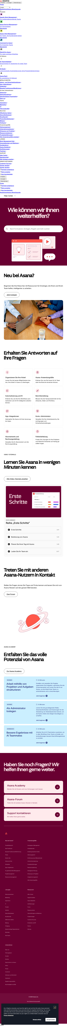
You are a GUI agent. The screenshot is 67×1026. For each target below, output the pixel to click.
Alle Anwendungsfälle (32, 880)
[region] (30, 1014)
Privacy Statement (8, 1015)
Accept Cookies (51, 1019)
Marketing (7, 897)
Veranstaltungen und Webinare (35, 913)
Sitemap (29, 929)
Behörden (7, 932)
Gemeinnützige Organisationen (12, 929)
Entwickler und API (32, 922)
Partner (29, 925)
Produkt (7, 907)
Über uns (7, 949)
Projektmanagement (9, 873)
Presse (6, 968)
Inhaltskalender (31, 848)
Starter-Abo (7, 858)
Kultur (6, 965)
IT (5, 903)
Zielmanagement (31, 854)
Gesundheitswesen (9, 913)
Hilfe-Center (30, 894)
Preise (2, 4)
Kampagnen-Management (33, 845)
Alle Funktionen (8, 848)
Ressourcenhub (31, 910)
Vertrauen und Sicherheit (10, 975)
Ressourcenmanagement (11, 877)
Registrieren (3, 9)
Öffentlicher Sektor (9, 919)
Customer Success (32, 919)
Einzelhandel (8, 916)
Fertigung (7, 925)
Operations (7, 900)
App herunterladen (7, 174)
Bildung (7, 922)
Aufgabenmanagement (33, 877)
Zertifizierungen (31, 903)
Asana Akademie (31, 900)
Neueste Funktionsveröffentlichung (13, 851)
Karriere (7, 959)
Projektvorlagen (31, 916)
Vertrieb (7, 910)
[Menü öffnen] (0, 10)
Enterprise (7, 864)
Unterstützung (17, 2)
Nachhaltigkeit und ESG (10, 984)
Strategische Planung (32, 870)
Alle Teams (7, 935)
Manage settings (37, 1019)
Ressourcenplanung (32, 867)
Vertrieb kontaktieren (7, 169)
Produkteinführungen (32, 864)
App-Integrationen (9, 867)
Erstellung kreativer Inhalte (34, 851)
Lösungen (9, 2)
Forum (29, 907)
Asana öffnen (11, 9)
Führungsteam (8, 952)
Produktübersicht (9, 845)
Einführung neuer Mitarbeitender (35, 858)
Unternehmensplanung (33, 861)
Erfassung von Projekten (33, 873)
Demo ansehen (5, 172)
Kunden (7, 956)
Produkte (3, 2)
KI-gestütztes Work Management (12, 870)
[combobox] (33, 228)
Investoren (7, 971)
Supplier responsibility (10, 981)
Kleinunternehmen (9, 894)
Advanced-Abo (8, 861)
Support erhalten (31, 897)
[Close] (54, 1007)
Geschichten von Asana (10, 962)
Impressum (7, 978)
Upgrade (18, 9)
